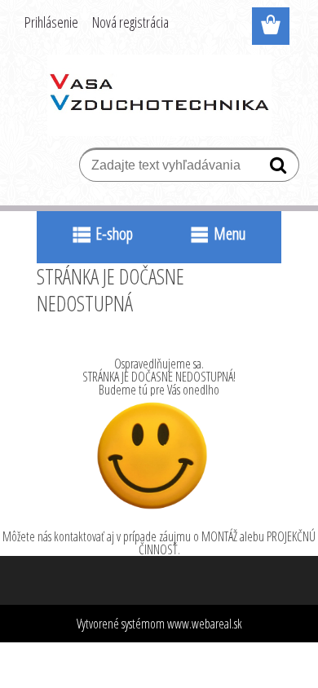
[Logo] (159, 95)
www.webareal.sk (204, 624)
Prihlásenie (51, 22)
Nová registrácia (130, 22)
